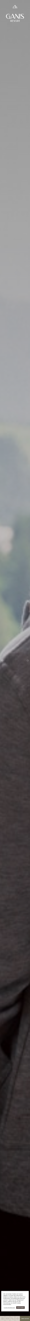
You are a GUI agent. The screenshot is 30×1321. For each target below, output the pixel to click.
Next (28, 660)
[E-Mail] (7, 1318)
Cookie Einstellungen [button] (9, 1307)
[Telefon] (12, 1318)
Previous (2, 660)
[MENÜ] (2, 1318)
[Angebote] (17, 1318)
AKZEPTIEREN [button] (20, 1307)
